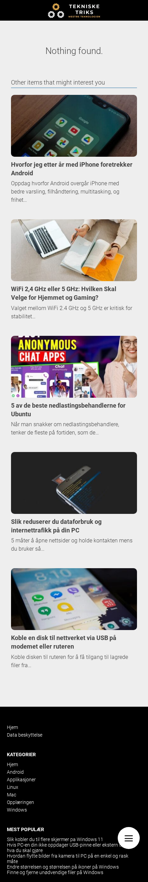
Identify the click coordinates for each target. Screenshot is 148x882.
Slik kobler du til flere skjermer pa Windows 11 (55, 839)
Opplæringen (20, 802)
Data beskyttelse (24, 735)
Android (15, 772)
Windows (17, 810)
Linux (12, 787)
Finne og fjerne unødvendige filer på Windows (55, 872)
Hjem (12, 727)
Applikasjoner (21, 779)
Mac (11, 794)
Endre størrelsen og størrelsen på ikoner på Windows (63, 867)
